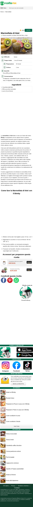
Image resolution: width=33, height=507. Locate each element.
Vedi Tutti (16, 426)
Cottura (8, 67)
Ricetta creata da (27, 285)
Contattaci (17, 487)
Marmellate (8, 11)
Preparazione (10, 64)
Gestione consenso (23, 485)
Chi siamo (6, 485)
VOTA (28, 30)
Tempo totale (8, 60)
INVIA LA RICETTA (18, 384)
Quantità (6, 71)
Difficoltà (6, 57)
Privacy (13, 485)
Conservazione (8, 76)
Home (2, 11)
